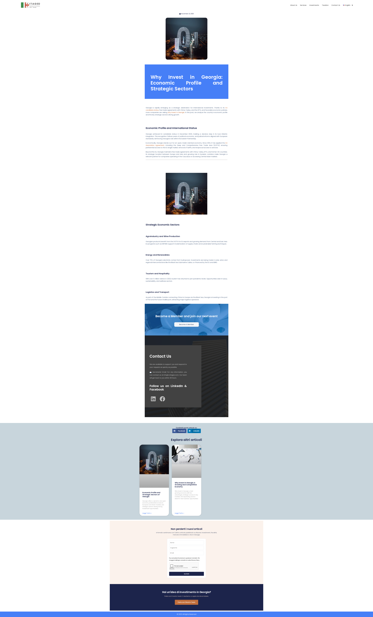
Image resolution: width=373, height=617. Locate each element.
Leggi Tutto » (147, 513)
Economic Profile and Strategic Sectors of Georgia (151, 494)
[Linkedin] (153, 399)
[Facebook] (162, 399)
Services (303, 5)
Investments (314, 5)
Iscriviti (186, 574)
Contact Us (335, 5)
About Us (293, 5)
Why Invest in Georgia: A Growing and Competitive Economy (186, 485)
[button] (179, 431)
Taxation (325, 5)
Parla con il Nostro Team (186, 602)
